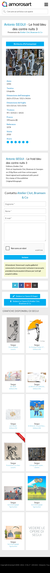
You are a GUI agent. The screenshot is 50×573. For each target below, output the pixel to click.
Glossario (42, 565)
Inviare (25, 257)
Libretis (36, 467)
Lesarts (13, 349)
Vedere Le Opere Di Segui (26, 296)
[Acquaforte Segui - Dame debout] (13, 330)
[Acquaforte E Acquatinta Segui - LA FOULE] (13, 409)
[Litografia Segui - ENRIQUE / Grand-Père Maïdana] (37, 409)
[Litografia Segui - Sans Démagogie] (13, 488)
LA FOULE (13, 426)
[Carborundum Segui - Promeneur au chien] (13, 448)
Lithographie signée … (36, 465)
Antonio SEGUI (15, 24)
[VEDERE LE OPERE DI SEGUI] (37, 547)
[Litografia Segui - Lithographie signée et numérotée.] (37, 448)
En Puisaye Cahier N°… (37, 347)
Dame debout (13, 347)
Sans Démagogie (13, 505)
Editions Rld (37, 349)
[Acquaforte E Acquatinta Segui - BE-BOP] (13, 369)
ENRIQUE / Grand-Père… (36, 426)
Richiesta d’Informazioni (25, 44)
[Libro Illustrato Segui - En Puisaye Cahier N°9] (37, 330)
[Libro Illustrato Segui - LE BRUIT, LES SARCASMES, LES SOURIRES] (37, 369)
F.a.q (48, 565)
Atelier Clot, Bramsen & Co (31, 32)
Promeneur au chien (13, 465)
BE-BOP (13, 387)
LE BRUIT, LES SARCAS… (37, 387)
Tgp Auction (13, 507)
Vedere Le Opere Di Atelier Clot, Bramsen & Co (26, 302)
